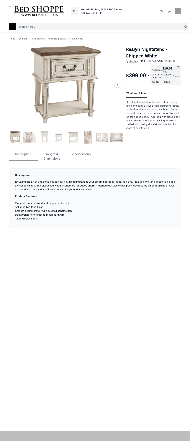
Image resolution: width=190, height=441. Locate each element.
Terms (166, 81)
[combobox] (102, 26)
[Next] (117, 85)
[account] (169, 11)
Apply (155, 81)
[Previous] (14, 85)
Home (12, 38)
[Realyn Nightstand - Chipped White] (66, 84)
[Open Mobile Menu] (178, 11)
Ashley (133, 61)
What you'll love (136, 93)
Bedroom (23, 38)
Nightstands (38, 38)
